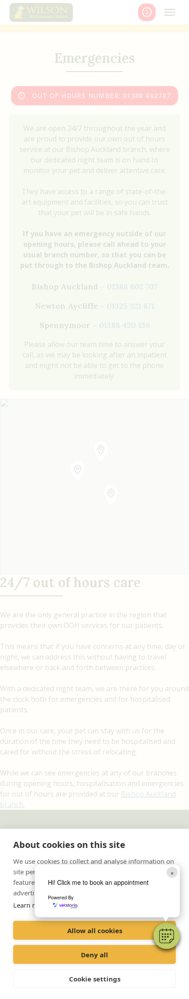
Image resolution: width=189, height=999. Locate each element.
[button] (166, 936)
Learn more (30, 905)
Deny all (94, 954)
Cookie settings (94, 978)
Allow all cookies (94, 930)
